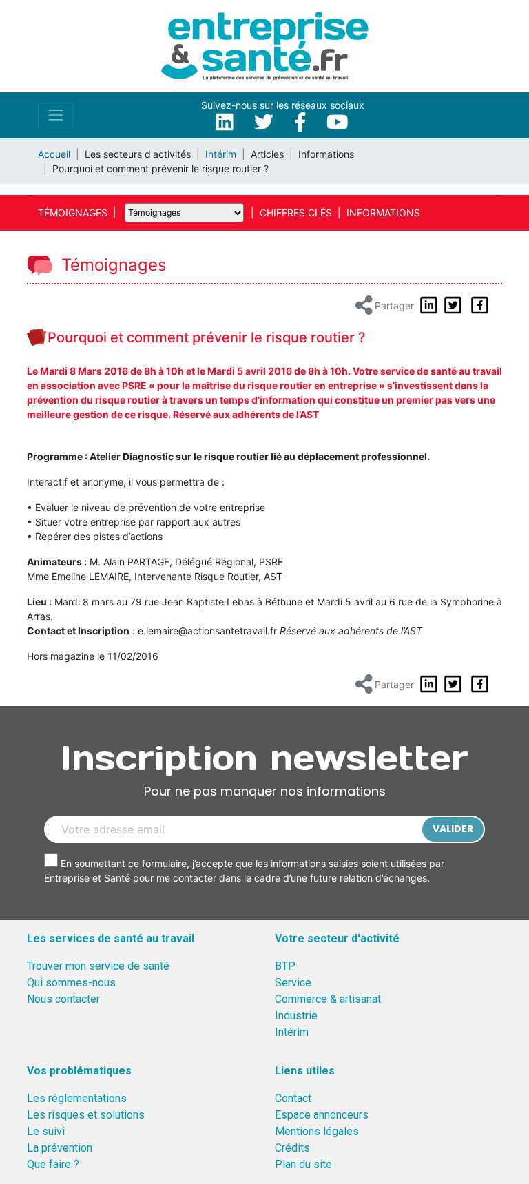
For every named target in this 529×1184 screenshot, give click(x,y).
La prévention (59, 1147)
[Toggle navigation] (56, 115)
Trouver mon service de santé (98, 966)
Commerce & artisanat (328, 999)
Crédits (292, 1147)
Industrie (296, 1015)
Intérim (220, 154)
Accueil (54, 154)
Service (293, 982)
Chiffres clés (296, 212)
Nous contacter (63, 999)
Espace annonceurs (322, 1114)
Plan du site (303, 1164)
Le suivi (46, 1131)
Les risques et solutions (86, 1114)
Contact (293, 1098)
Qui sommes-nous (71, 982)
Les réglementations (77, 1098)
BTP (285, 966)
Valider (453, 828)
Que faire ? (53, 1164)
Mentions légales (317, 1131)
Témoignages (72, 212)
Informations (383, 212)
